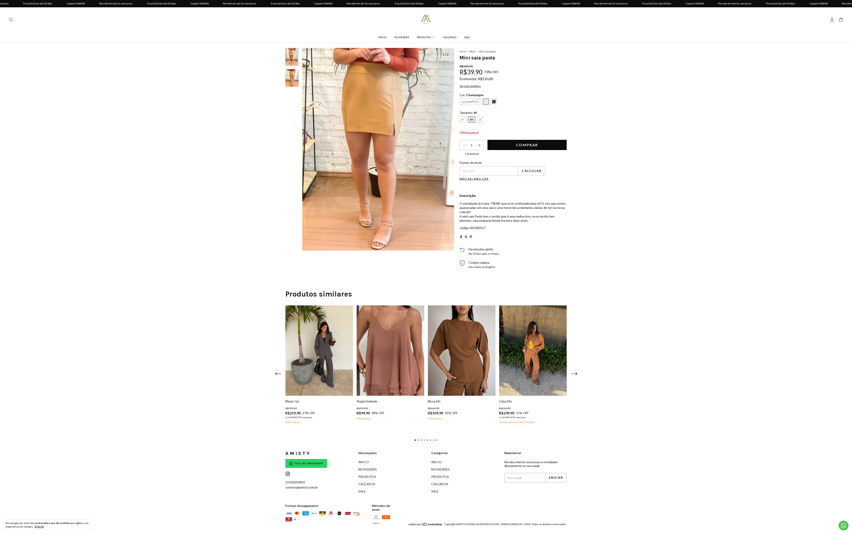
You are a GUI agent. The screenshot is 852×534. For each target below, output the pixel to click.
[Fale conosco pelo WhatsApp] (843, 525)
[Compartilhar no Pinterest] (470, 236)
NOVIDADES (401, 37)
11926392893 (295, 482)
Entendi (39, 526)
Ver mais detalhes (470, 86)
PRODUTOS (424, 37)
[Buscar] (11, 19)
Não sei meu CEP (474, 178)
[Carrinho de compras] (841, 19)
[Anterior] (289, 167)
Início (463, 51)
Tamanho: (468, 113)
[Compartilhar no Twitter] (465, 236)
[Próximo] (294, 167)
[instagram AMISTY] (287, 474)
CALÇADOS (449, 37)
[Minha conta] (832, 19)
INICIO (383, 37)
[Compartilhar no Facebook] (461, 236)
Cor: (471, 95)
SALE (467, 37)
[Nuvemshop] (425, 525)
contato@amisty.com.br (301, 487)
